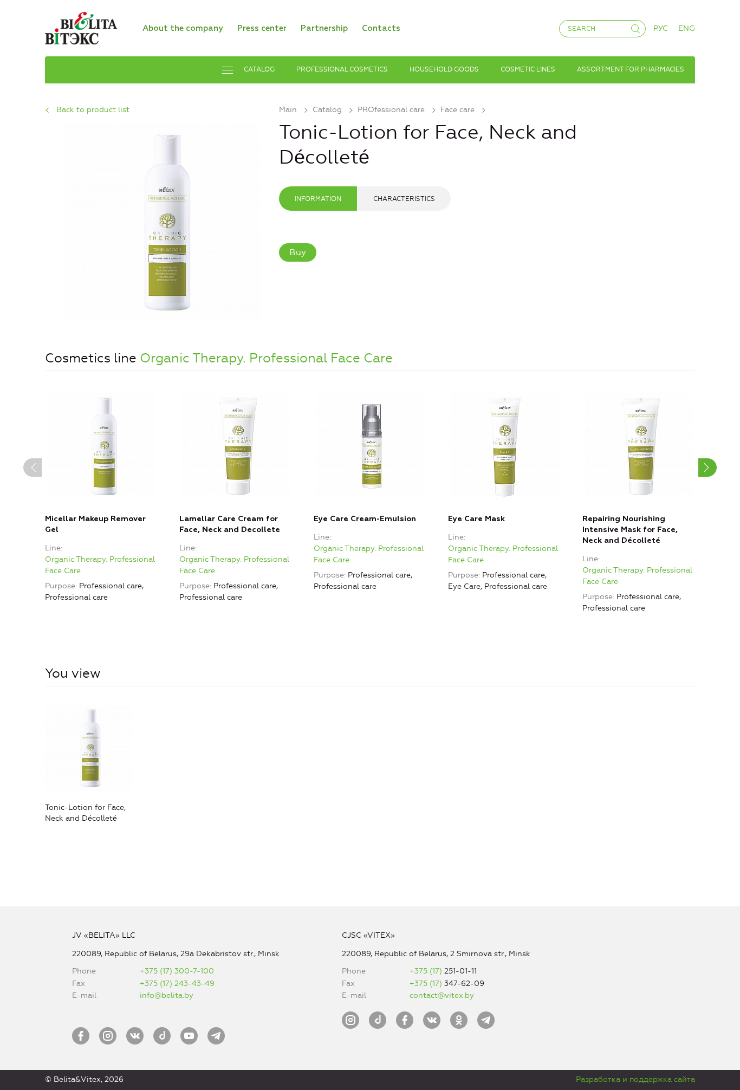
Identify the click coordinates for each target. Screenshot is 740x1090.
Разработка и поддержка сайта (635, 1079)
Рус (660, 28)
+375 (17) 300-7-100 (177, 971)
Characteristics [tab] (404, 199)
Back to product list (92, 109)
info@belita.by (166, 995)
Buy (297, 252)
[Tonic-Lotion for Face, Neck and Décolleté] (161, 221)
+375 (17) (427, 971)
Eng (686, 28)
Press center (262, 28)
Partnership (324, 28)
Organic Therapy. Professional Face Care (266, 358)
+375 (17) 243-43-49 (177, 983)
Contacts (381, 28)
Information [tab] (318, 199)
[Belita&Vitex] (81, 26)
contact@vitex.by (442, 995)
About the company (182, 28)
